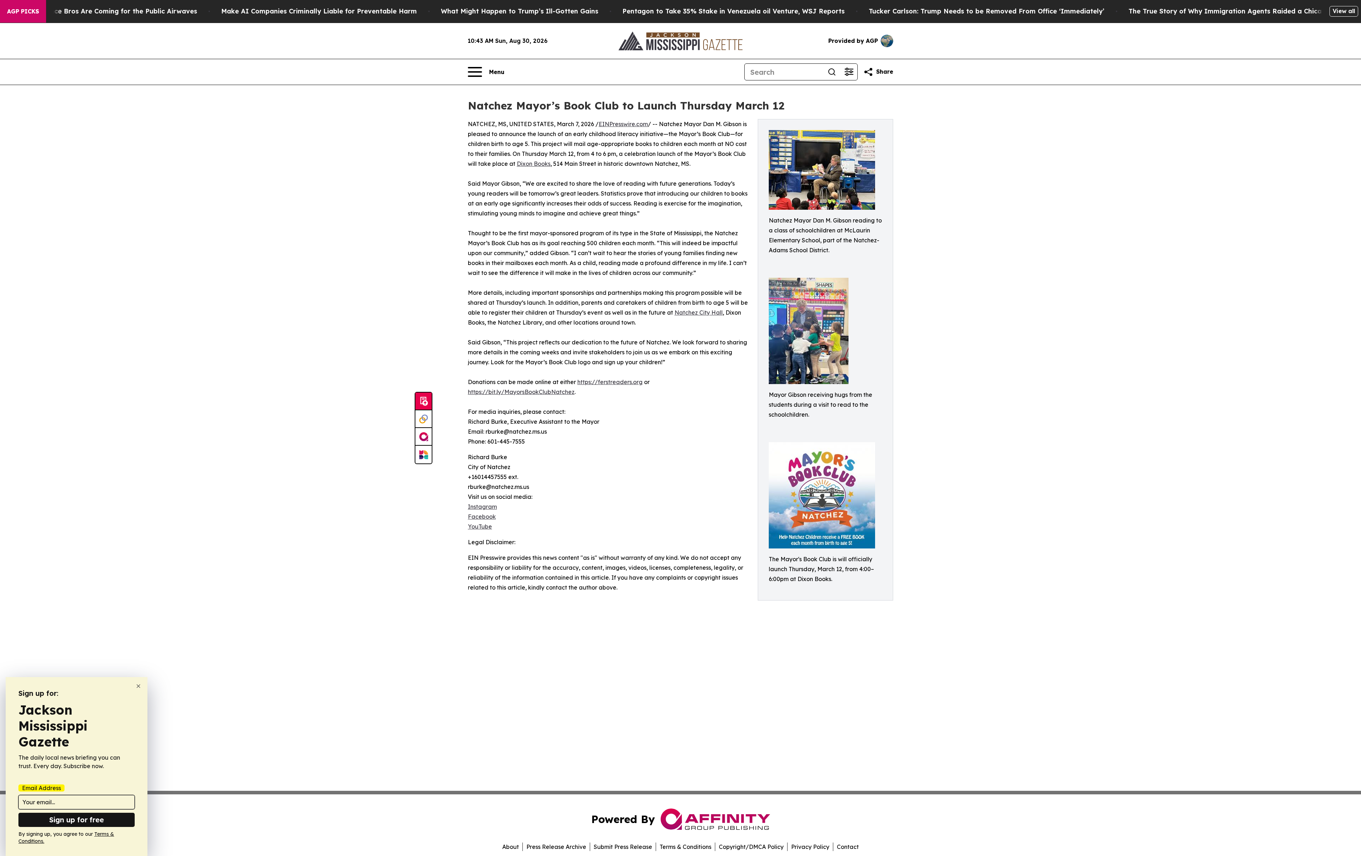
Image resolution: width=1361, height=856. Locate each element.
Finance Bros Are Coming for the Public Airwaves (117, 11)
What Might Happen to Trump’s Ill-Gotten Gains (519, 11)
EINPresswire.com (623, 124)
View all (1344, 11)
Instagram (482, 506)
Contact (848, 846)
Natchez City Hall (698, 312)
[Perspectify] (423, 419)
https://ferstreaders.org (610, 381)
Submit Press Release (623, 846)
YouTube (480, 526)
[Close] (138, 686)
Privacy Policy (810, 846)
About (510, 846)
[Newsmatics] (423, 454)
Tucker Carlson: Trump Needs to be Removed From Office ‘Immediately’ (986, 11)
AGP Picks (23, 11)
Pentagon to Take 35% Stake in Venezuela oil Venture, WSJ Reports (733, 11)
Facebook (482, 516)
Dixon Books (533, 163)
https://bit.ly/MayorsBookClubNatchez (521, 391)
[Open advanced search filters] (848, 72)
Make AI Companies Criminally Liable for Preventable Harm (319, 11)
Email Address (41, 788)
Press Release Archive (556, 846)
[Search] (831, 72)
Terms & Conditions (685, 846)
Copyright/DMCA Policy (751, 846)
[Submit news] (423, 401)
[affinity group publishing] (423, 437)
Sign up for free (76, 819)
